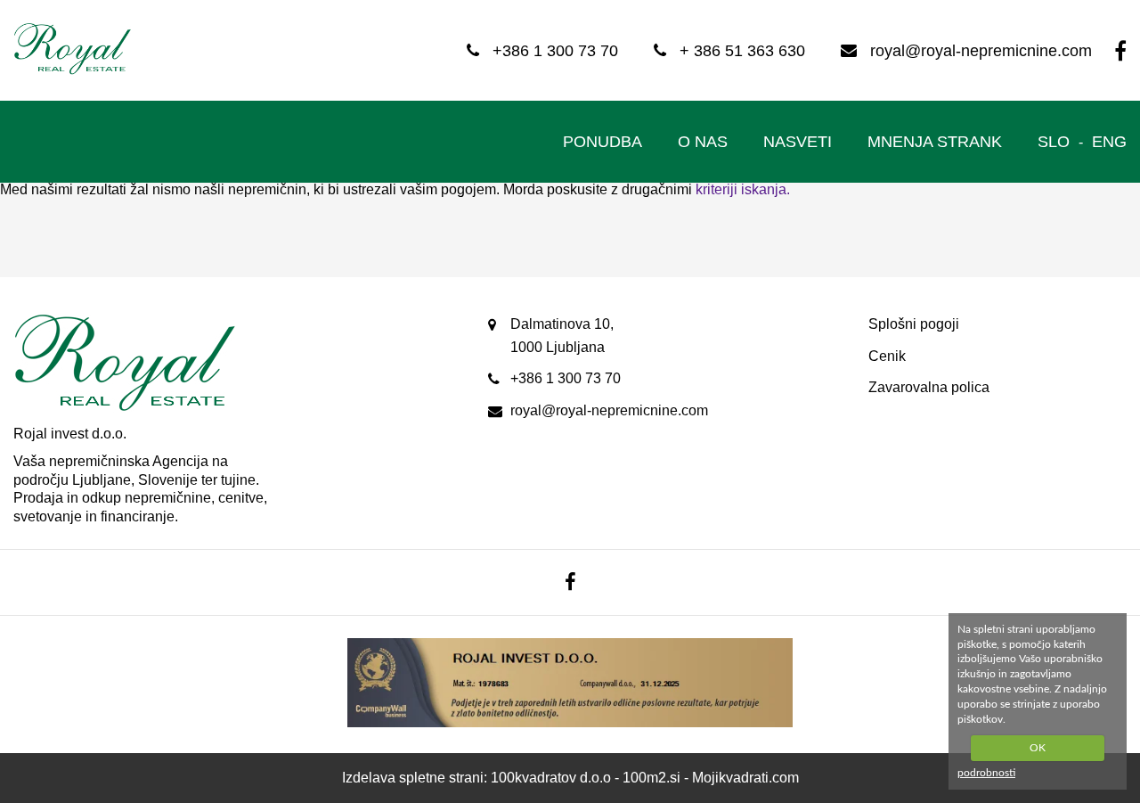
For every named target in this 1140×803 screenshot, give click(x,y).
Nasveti (797, 142)
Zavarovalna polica (928, 387)
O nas (703, 142)
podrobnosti (986, 772)
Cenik (887, 356)
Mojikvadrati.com (745, 777)
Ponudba (602, 142)
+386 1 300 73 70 (565, 378)
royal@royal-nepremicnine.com (609, 410)
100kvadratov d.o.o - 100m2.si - (591, 777)
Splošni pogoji (913, 324)
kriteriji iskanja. (743, 189)
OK (1038, 747)
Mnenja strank (934, 142)
